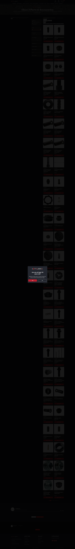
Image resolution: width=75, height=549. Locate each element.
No (42, 280)
